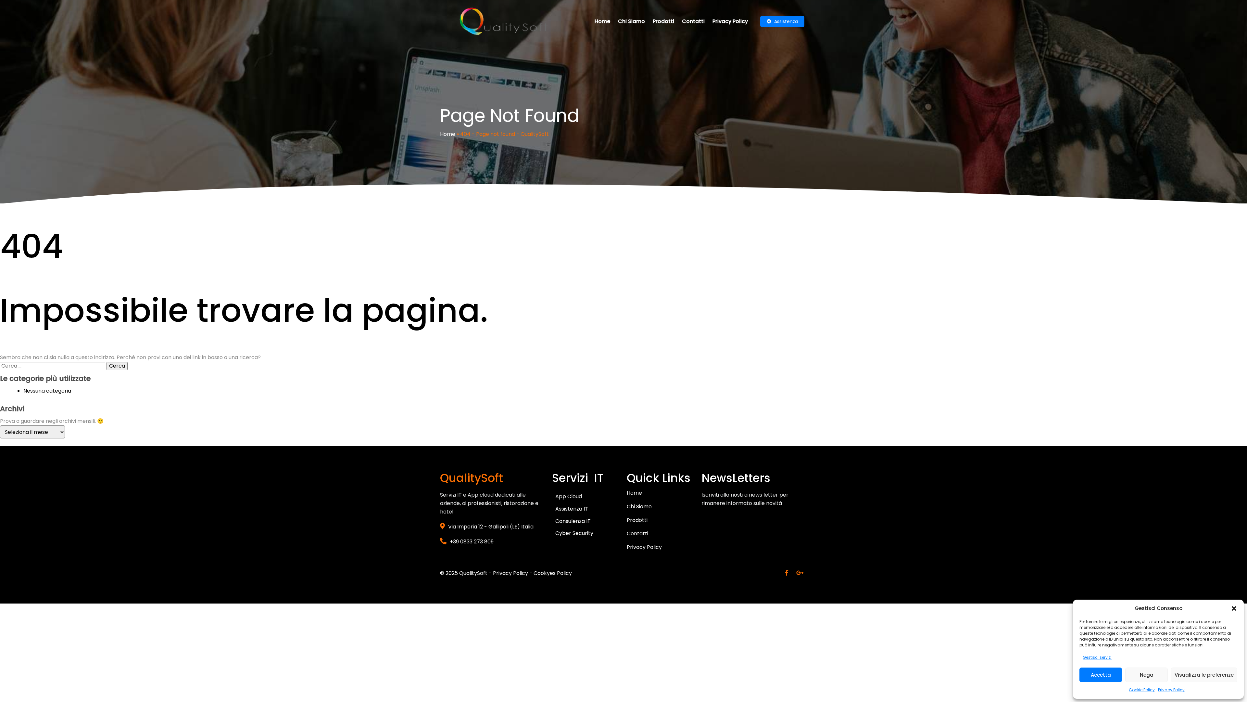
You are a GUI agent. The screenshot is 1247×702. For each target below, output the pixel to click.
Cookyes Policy (553, 573)
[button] (1234, 608)
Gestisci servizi (1097, 657)
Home (447, 134)
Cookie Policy (1142, 690)
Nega (1146, 674)
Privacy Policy (1171, 690)
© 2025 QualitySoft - (466, 573)
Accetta (1101, 674)
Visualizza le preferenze (1204, 674)
